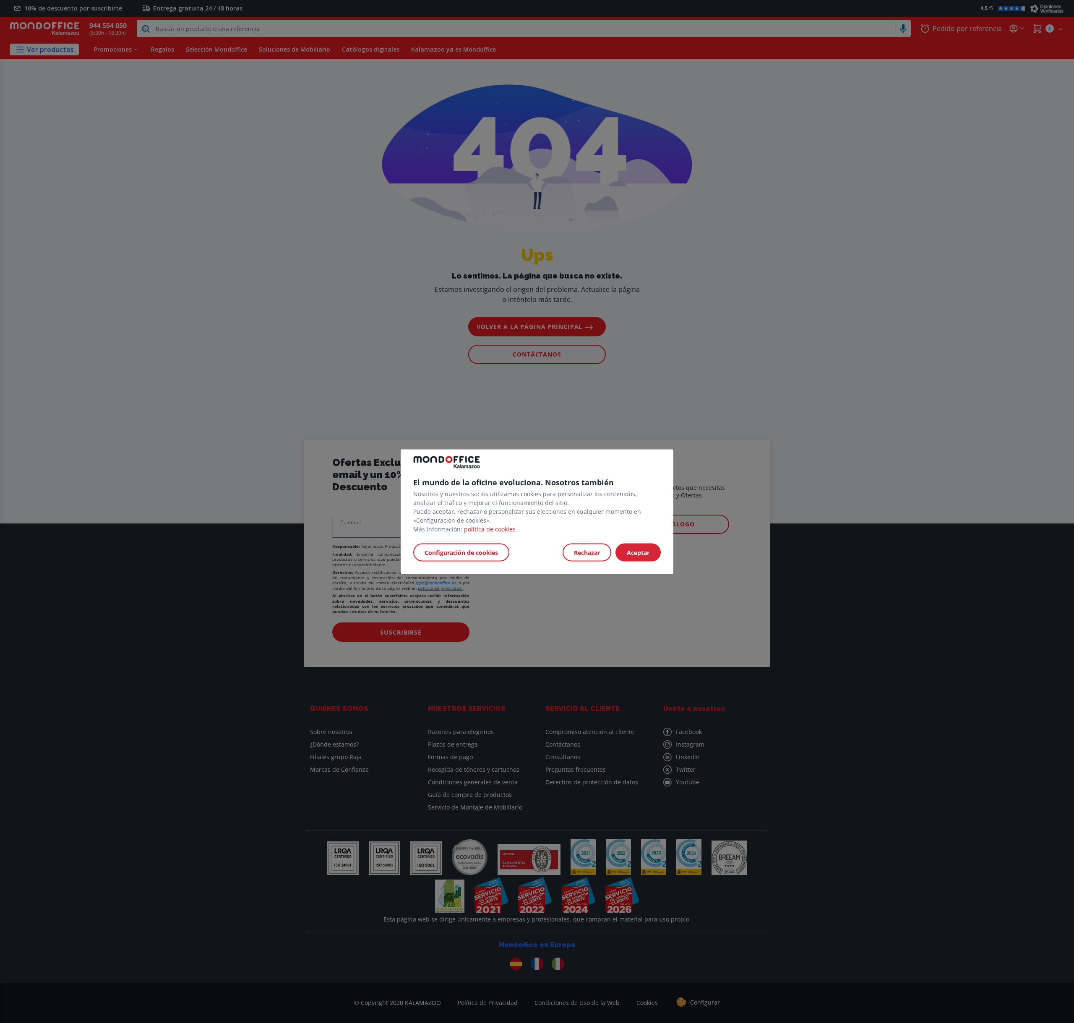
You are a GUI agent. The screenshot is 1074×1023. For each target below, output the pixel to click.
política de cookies (490, 529)
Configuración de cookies (461, 552)
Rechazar (587, 552)
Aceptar (638, 552)
